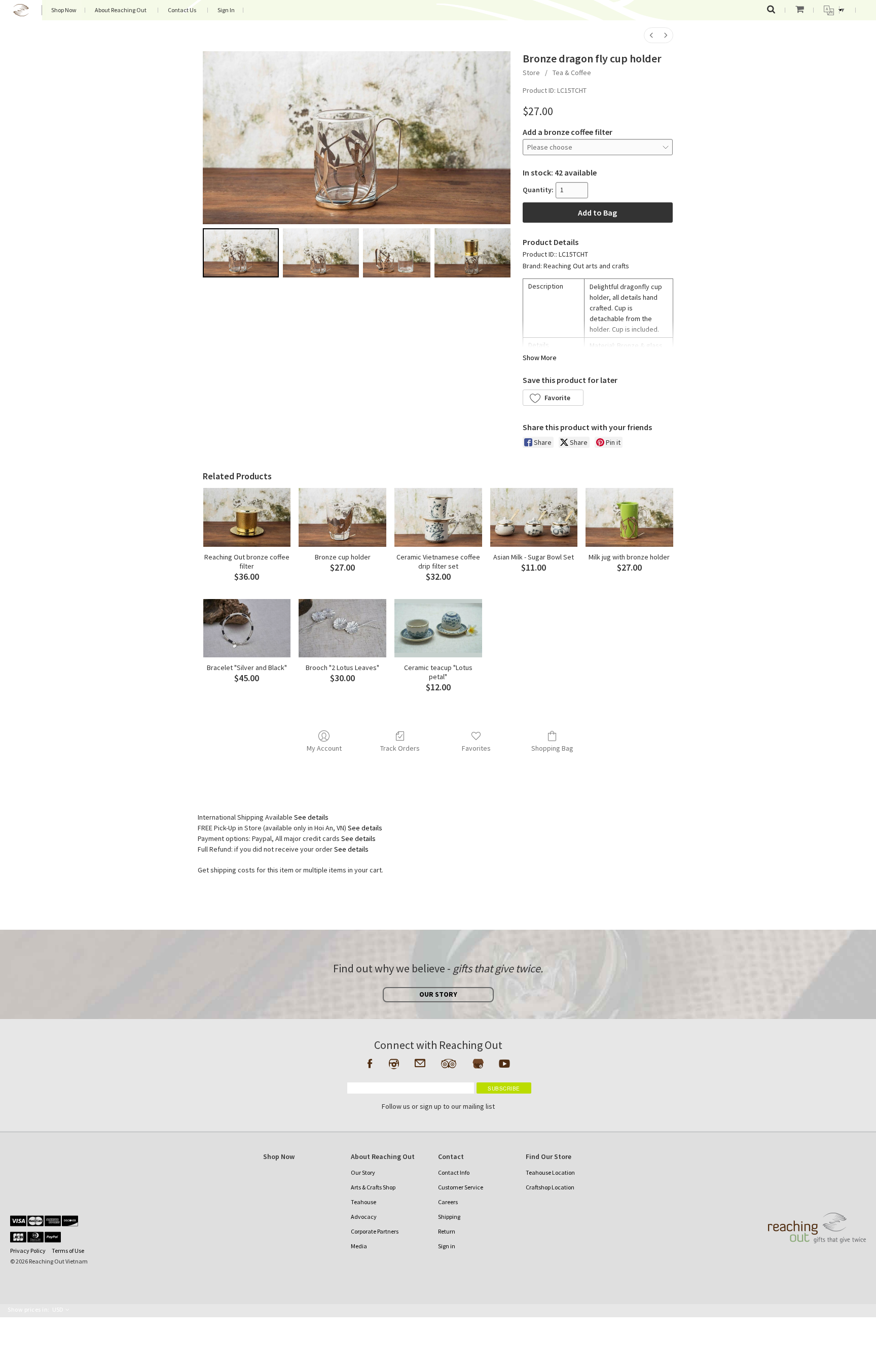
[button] (553, 398)
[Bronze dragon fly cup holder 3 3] (472, 252)
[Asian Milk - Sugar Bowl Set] (534, 517)
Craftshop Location (550, 1187)
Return (446, 1231)
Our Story (363, 1172)
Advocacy (364, 1216)
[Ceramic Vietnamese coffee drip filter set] (438, 517)
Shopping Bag (552, 748)
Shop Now (64, 10)
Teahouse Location (550, 1172)
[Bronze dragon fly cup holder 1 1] (321, 252)
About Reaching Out (121, 10)
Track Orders (400, 748)
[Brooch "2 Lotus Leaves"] (342, 628)
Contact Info (453, 1172)
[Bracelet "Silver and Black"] (247, 628)
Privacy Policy (28, 1250)
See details (311, 817)
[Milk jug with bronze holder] (629, 517)
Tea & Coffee (572, 72)
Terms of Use (68, 1250)
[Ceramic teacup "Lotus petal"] (438, 628)
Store (531, 72)
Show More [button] (540, 357)
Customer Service (460, 1187)
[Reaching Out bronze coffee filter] (247, 517)
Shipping (449, 1216)
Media (359, 1246)
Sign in (446, 1246)
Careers (448, 1202)
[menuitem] (651, 35)
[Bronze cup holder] (342, 517)
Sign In (226, 10)
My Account (324, 748)
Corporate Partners (374, 1231)
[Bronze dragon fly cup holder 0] (241, 252)
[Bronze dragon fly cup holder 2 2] (396, 252)
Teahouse (363, 1202)
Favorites (476, 748)
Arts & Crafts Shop (373, 1187)
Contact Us (182, 10)
